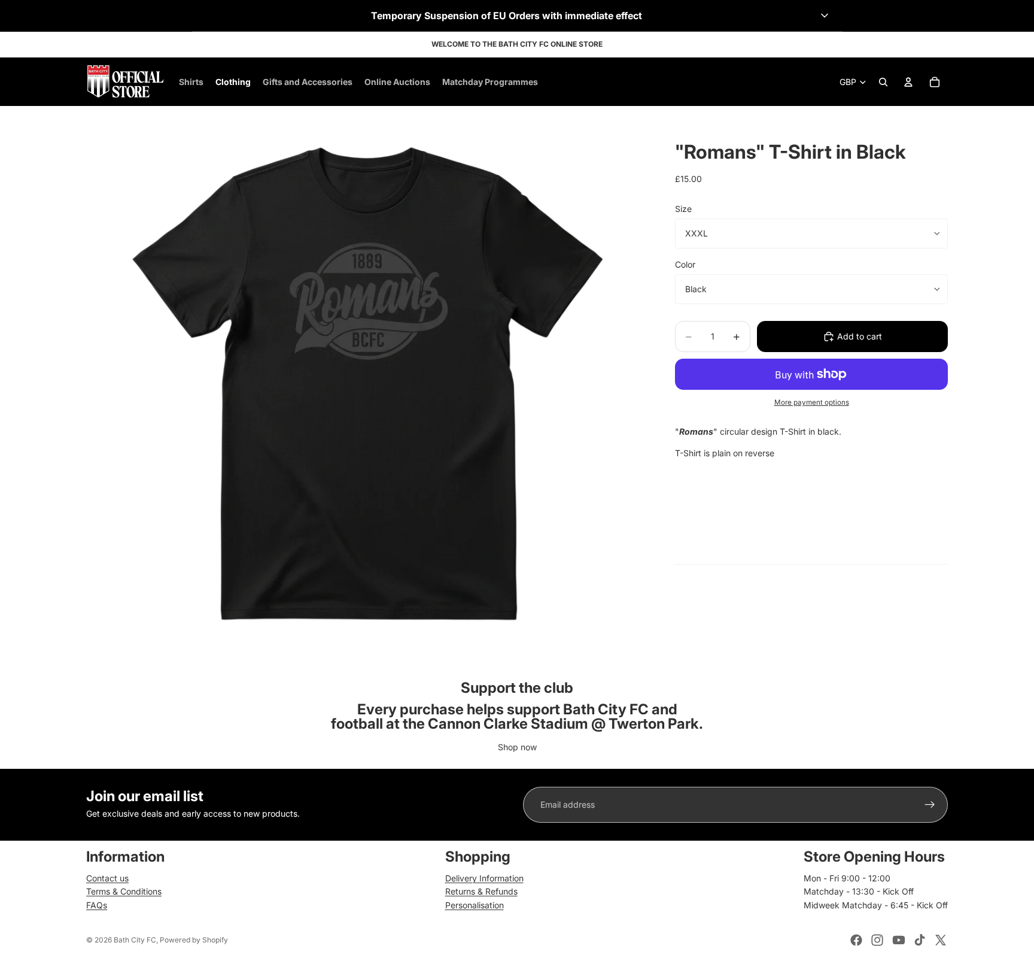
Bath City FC (135, 939)
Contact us (107, 878)
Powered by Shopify (194, 939)
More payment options (811, 402)
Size (683, 209)
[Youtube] (899, 940)
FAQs (96, 905)
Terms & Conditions (124, 891)
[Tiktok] (920, 940)
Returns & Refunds (481, 891)
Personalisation (474, 905)
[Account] (908, 82)
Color (685, 264)
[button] (517, 16)
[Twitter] (940, 940)
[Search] (883, 82)
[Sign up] (929, 804)
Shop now (517, 747)
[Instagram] (877, 940)
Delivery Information (484, 878)
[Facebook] (856, 940)
